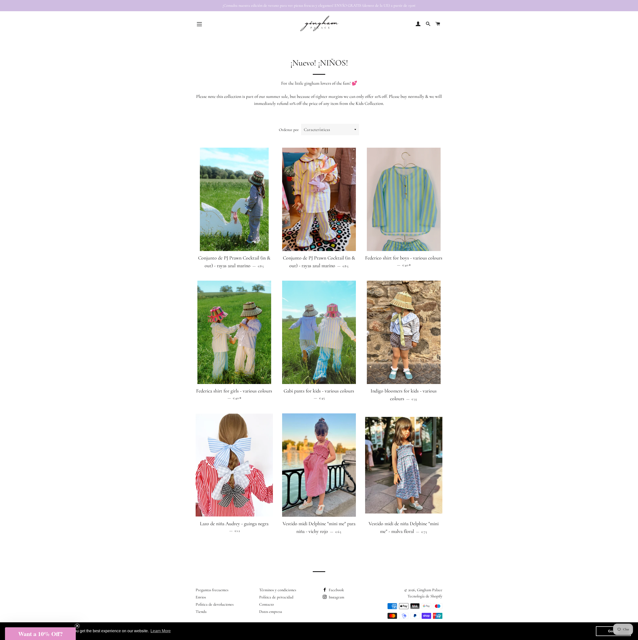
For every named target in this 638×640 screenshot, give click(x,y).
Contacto (266, 604)
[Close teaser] (77, 625)
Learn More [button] (161, 631)
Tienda (201, 611)
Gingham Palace (429, 589)
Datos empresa (270, 611)
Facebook (336, 589)
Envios (201, 597)
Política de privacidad (276, 597)
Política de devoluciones (215, 604)
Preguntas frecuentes (212, 589)
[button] (40, 633)
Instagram (336, 597)
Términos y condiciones (277, 589)
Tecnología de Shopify (424, 596)
